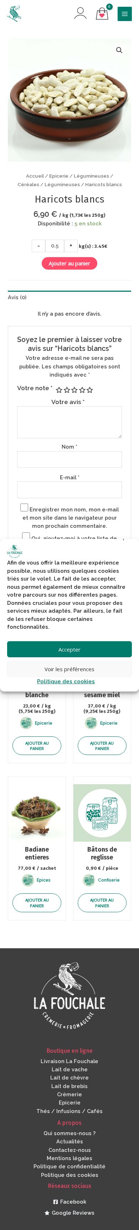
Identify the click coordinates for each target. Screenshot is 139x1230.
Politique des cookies (66, 681)
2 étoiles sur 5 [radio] (66, 390)
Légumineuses (62, 184)
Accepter (69, 649)
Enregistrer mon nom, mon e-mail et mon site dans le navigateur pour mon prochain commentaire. (70, 517)
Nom (69, 447)
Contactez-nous (69, 1150)
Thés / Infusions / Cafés (69, 1111)
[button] (119, 50)
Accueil (35, 176)
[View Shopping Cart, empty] (102, 14)
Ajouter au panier (69, 263)
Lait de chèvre (69, 1078)
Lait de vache (70, 1069)
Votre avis (67, 401)
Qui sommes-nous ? (69, 1133)
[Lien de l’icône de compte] (80, 13)
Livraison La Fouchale (69, 1061)
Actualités (69, 1141)
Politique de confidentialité (69, 1166)
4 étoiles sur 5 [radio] (81, 390)
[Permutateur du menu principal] (125, 14)
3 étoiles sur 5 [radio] (74, 390)
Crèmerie (69, 1094)
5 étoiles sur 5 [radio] (89, 390)
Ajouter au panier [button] (37, 745)
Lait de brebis (69, 1086)
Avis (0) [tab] (17, 297)
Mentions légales (69, 1158)
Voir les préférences (69, 669)
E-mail (69, 477)
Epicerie (58, 176)
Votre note (34, 388)
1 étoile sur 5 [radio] (59, 390)
